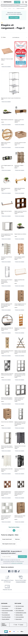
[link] (20, 54)
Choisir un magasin (14, 17)
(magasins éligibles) (21, 582)
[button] (7, 530)
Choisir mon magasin (6, 66)
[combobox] (14, 5)
